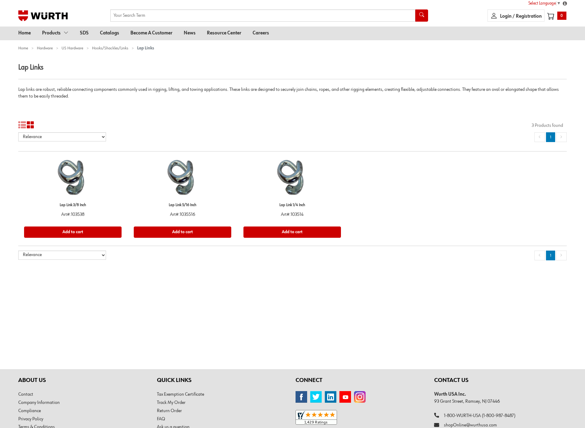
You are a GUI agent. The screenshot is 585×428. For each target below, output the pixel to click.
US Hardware (72, 48)
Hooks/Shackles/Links (110, 48)
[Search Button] (421, 15)
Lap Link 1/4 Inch (292, 205)
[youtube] (345, 397)
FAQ (161, 419)
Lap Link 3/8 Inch (73, 205)
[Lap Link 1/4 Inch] (292, 180)
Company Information (39, 402)
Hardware (45, 48)
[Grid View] (30, 125)
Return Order (169, 410)
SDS (84, 33)
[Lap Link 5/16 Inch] (182, 180)
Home (24, 33)
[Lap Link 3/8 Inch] (73, 180)
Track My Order (171, 402)
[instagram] (360, 397)
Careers (261, 33)
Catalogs (109, 33)
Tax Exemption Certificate (180, 394)
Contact (25, 394)
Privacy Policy (30, 419)
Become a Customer (151, 33)
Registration (529, 16)
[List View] (22, 125)
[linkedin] (330, 397)
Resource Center (224, 33)
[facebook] (301, 397)
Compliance (29, 410)
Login (506, 16)
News (190, 33)
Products (51, 33)
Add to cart (72, 232)
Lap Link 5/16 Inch (182, 205)
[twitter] (316, 397)
